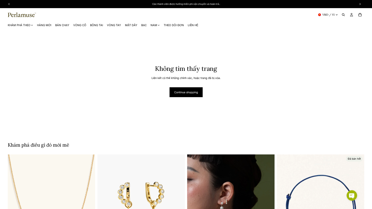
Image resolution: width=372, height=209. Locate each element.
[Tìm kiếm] (343, 14)
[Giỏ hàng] (360, 14)
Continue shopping (186, 92)
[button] (352, 195)
